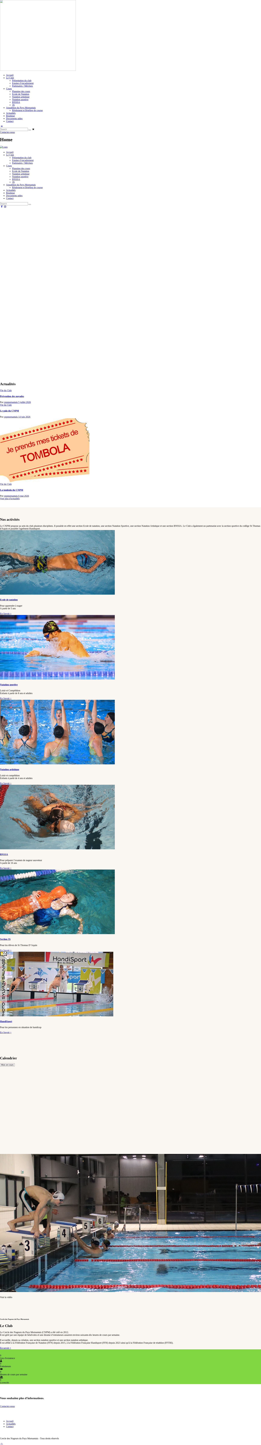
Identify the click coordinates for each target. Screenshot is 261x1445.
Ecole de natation (9, 599)
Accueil (9, 1421)
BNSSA (4, 854)
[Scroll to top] (1, 1443)
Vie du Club (6, 390)
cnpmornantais (11, 402)
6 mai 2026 (23, 496)
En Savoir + (5, 613)
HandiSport (6, 1021)
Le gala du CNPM (9, 410)
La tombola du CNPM (11, 490)
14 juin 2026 (24, 417)
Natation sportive (9, 684)
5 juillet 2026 (24, 402)
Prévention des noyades (12, 396)
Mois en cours (7, 1065)
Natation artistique (9, 769)
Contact (9, 1426)
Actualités (11, 1424)
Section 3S (5, 939)
